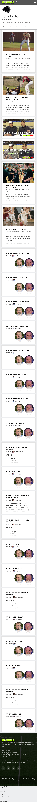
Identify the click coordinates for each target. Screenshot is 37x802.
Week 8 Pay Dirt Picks (14, 641)
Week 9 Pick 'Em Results (14, 544)
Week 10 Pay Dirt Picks (14, 471)
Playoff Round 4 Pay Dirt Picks (17, 253)
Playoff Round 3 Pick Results (17, 277)
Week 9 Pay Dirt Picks (14, 568)
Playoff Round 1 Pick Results (17, 374)
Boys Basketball (8, 22)
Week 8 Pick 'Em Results (14, 617)
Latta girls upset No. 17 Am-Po (17, 229)
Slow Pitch (15, 27)
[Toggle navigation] (35, 2)
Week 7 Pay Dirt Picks (14, 714)
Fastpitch (23, 27)
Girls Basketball (18, 22)
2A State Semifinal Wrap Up (18, 132)
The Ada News (26, 102)
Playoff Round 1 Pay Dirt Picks (17, 399)
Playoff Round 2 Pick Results (17, 326)
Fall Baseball (7, 27)
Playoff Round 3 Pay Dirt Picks (17, 302)
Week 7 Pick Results (13, 665)
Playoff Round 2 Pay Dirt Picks (17, 350)
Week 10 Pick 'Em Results (15, 423)
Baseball (27, 22)
